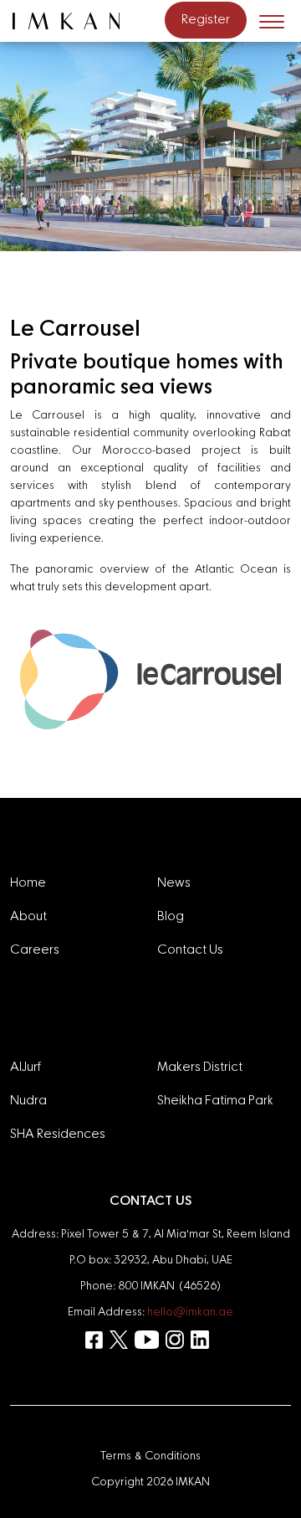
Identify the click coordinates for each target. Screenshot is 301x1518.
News (174, 883)
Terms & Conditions (150, 1456)
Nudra (28, 1101)
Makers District (199, 1067)
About (28, 917)
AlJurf (25, 1067)
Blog (170, 917)
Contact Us (190, 950)
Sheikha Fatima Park (215, 1101)
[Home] (73, 21)
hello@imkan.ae (190, 1312)
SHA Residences (57, 1134)
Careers (34, 950)
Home (28, 883)
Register (205, 20)
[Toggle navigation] (271, 20)
